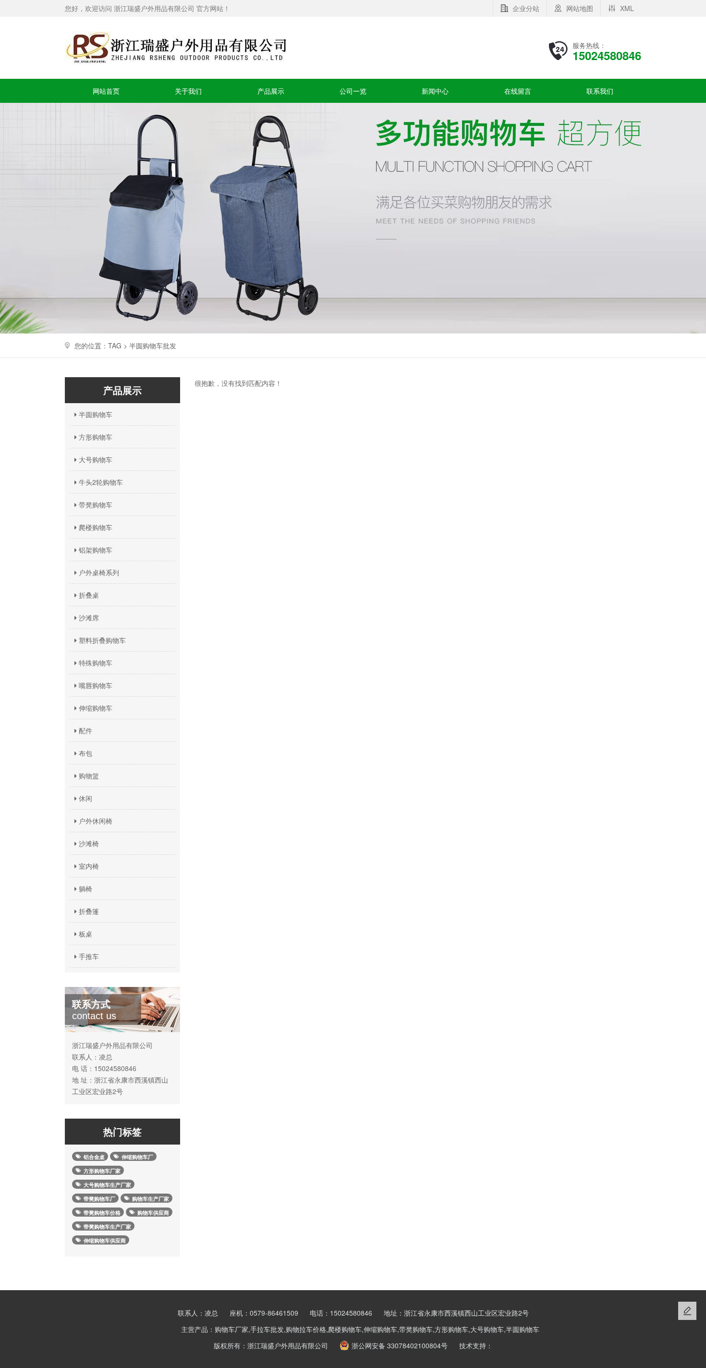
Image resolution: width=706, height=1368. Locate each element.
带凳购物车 (94, 504)
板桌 (84, 933)
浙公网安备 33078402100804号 (400, 1345)
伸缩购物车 (94, 708)
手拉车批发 (267, 1329)
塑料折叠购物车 (101, 640)
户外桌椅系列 (98, 572)
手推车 (88, 956)
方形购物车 (94, 437)
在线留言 (517, 91)
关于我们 (188, 91)
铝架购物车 (94, 550)
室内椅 (88, 866)
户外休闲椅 (94, 821)
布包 (84, 753)
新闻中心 (435, 91)
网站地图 (579, 8)
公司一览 (353, 91)
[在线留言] (687, 1311)
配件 (84, 730)
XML (627, 8)
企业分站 (525, 8)
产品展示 (270, 91)
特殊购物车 (94, 662)
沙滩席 (88, 617)
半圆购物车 (94, 414)
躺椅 (84, 888)
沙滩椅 (88, 843)
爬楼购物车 (94, 527)
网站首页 (106, 91)
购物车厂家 (231, 1329)
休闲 (84, 798)
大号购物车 (94, 459)
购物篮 (88, 775)
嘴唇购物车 (94, 685)
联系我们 (599, 91)
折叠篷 (88, 911)
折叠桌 (88, 595)
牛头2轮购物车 (100, 482)
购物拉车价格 (306, 1329)
